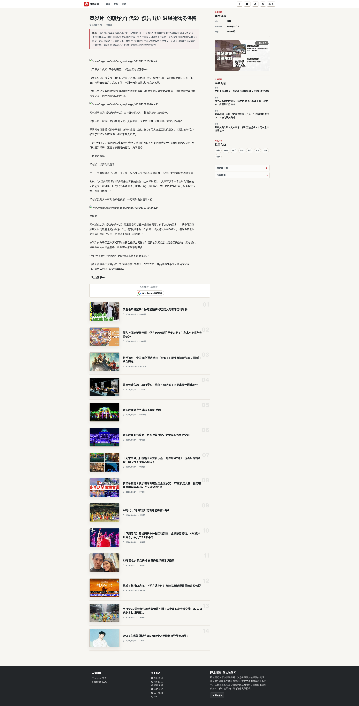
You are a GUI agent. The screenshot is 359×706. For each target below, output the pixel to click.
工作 (265, 150)
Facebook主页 (99, 681)
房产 (249, 150)
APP (155, 696)
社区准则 (158, 678)
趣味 (229, 21)
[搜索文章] (263, 4)
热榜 (116, 4)
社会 (226, 150)
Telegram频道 (99, 678)
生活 (234, 150)
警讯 (218, 156)
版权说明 (158, 685)
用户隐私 (158, 681)
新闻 (218, 150)
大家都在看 (222, 167)
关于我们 (158, 692)
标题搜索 (221, 175)
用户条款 (158, 689)
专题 (124, 4)
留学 (242, 150)
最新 (108, 4)
